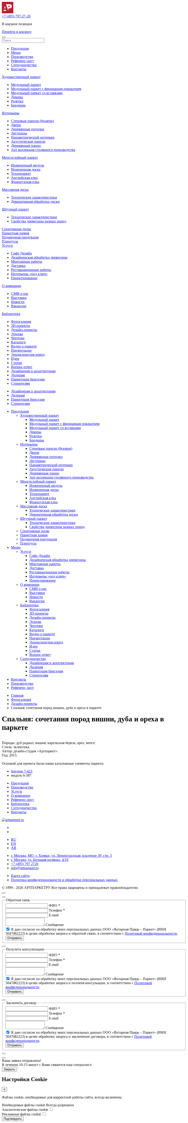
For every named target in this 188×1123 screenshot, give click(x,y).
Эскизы (17, 334)
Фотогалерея (21, 321)
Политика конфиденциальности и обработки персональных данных (64, 880)
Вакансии (18, 306)
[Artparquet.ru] (7, 12)
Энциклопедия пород (28, 354)
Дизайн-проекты (24, 330)
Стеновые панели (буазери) (32, 121)
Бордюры (18, 105)
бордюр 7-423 (21, 771)
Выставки (19, 298)
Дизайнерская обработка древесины (39, 257)
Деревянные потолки (27, 129)
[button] (4, 37)
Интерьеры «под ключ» (29, 274)
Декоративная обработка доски (35, 201)
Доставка (18, 266)
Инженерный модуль (27, 165)
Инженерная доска (25, 169)
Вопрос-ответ (21, 367)
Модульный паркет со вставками (37, 93)
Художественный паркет (21, 77)
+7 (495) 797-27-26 (16, 16)
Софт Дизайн (21, 253)
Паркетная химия (15, 233)
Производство (22, 57)
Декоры (17, 97)
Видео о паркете (24, 346)
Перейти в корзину (17, 32)
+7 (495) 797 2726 (24, 864)
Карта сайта (20, 876)
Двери (16, 125)
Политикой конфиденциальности (151, 933)
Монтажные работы (26, 261)
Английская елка (24, 178)
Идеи (15, 359)
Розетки (17, 101)
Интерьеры (10, 113)
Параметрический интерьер (32, 137)
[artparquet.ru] (13, 820)
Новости (18, 302)
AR (13, 848)
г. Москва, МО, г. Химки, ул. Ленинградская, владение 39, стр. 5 (61, 855)
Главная (17, 695)
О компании (11, 286)
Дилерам (18, 375)
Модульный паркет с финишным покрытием (46, 89)
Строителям (20, 383)
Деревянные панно (26, 146)
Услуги (7, 245)
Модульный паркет (26, 85)
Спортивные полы (16, 229)
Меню (16, 53)
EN (13, 844)
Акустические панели (28, 141)
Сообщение (55, 925)
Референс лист (22, 688)
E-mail (53, 915)
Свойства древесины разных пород (38, 221)
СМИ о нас (19, 294)
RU (13, 839)
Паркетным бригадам (28, 379)
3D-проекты (20, 326)
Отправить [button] (14, 938)
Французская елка (25, 182)
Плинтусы (10, 241)
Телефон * (57, 910)
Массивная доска (15, 190)
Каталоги (18, 342)
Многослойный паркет (20, 157)
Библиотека (11, 314)
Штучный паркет (15, 209)
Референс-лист (22, 61)
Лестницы (19, 133)
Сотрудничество (24, 65)
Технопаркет (21, 173)
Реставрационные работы (31, 270)
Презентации (21, 350)
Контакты (18, 69)
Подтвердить (13, 1118)
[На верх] (4, 893)
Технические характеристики (34, 197)
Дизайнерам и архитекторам (33, 371)
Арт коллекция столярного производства (43, 150)
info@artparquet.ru (25, 868)
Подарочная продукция (20, 237)
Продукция (20, 48)
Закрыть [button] (9, 1069)
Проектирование (24, 278)
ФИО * (54, 905)
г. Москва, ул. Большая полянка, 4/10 (39, 860)
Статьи (16, 363)
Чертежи (18, 338)
